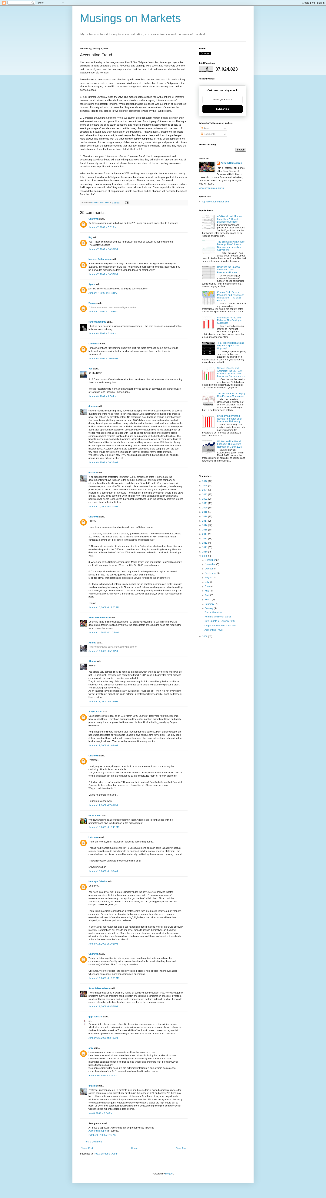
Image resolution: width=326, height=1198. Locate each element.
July (207, 582)
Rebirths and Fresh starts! (218, 616)
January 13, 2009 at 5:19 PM (103, 651)
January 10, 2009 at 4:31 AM (103, 506)
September (211, 573)
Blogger (169, 1173)
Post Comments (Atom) (106, 1153)
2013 (205, 538)
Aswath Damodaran (99, 617)
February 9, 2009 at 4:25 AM (102, 1075)
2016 (205, 525)
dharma (92, 406)
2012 (205, 543)
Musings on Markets (130, 18)
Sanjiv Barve (95, 711)
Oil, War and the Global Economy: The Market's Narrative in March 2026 (229, 444)
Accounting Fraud (214, 630)
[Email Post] (126, 202)
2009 (205, 556)
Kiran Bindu (94, 815)
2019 (205, 512)
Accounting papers (98, 1130)
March (208, 599)
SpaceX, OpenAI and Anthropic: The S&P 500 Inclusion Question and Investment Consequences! (231, 372)
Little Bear (94, 343)
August (209, 577)
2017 (205, 521)
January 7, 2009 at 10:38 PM (103, 249)
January (209, 608)
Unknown (93, 218)
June (208, 586)
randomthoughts (97, 321)
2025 (205, 485)
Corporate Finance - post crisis (220, 625)
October (209, 568)
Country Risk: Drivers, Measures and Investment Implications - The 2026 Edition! (230, 296)
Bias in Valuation (213, 612)
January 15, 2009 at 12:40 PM (103, 827)
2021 (205, 503)
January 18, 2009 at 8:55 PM (103, 1006)
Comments (209, 134)
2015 (205, 529)
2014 (205, 534)
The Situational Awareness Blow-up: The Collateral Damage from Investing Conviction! (230, 245)
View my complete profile (212, 188)
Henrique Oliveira (97, 881)
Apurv (91, 284)
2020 (205, 507)
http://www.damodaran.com (215, 201)
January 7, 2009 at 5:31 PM (102, 227)
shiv (90, 1048)
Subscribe (222, 109)
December (210, 560)
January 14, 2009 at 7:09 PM (103, 805)
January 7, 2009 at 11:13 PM (103, 293)
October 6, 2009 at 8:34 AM (102, 1135)
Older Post (181, 1148)
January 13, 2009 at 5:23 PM (103, 701)
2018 (205, 516)
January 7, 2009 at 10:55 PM (103, 274)
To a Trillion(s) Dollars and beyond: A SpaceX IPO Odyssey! (230, 346)
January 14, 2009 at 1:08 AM (103, 745)
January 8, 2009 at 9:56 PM (102, 396)
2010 (205, 551)
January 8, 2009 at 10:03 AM (103, 358)
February (210, 604)
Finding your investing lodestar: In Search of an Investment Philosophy (229, 419)
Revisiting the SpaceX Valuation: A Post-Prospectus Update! (228, 270)
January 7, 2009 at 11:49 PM (103, 311)
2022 (205, 499)
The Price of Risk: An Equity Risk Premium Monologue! (231, 395)
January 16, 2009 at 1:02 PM (103, 943)
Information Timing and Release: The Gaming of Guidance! (229, 320)
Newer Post (87, 1148)
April (207, 595)
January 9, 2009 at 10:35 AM (103, 462)
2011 (205, 547)
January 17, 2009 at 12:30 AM (103, 978)
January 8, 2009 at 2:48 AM (102, 333)
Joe (90, 368)
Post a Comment (93, 1141)
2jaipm (92, 303)
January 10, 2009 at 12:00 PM (103, 607)
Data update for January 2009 (220, 621)
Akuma (92, 642)
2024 (205, 490)
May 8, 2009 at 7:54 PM (100, 1113)
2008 (205, 636)
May (207, 590)
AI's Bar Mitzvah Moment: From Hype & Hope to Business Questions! (230, 219)
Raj (90, 237)
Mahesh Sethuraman (99, 259)
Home (134, 1148)
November (210, 564)
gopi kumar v (95, 1016)
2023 (205, 494)
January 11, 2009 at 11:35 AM (103, 632)
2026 (205, 481)
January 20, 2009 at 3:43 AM (103, 1038)
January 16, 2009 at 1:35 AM (103, 871)
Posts (206, 128)
